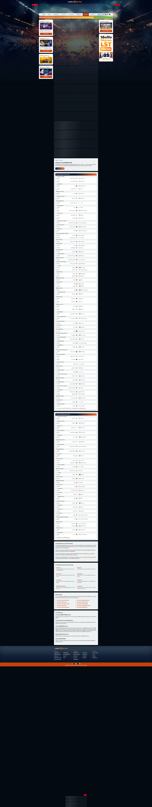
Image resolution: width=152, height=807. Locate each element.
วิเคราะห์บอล (71, 14)
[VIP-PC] (76, 8)
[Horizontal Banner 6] (76, 70)
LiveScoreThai (95, 652)
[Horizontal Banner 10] (76, 107)
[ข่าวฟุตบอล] (46, 60)
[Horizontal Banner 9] (76, 97)
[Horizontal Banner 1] (76, 24)
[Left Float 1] (35, 16)
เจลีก (64, 657)
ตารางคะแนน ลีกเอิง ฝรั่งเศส (82, 603)
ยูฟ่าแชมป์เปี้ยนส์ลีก (66, 654)
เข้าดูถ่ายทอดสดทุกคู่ (59, 168)
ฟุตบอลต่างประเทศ (76, 654)
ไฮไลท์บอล (72, 557)
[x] (109, 14)
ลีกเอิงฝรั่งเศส (65, 652)
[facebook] (98, 14)
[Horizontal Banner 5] (76, 61)
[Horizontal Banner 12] (76, 116)
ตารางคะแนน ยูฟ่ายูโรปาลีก (82, 607)
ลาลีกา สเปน (56, 656)
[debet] (76, 797)
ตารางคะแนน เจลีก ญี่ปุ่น (61, 605)
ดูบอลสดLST (92, 14)
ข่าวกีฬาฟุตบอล (76, 652)
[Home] (74, 2)
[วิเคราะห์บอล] (46, 72)
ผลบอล (49, 14)
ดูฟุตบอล (94, 656)
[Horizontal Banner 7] (76, 79)
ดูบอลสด (85, 14)
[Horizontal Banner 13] (76, 125)
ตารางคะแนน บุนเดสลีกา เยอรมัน (63, 603)
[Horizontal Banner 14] (76, 134)
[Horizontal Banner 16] (76, 143)
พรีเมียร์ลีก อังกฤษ (57, 654)
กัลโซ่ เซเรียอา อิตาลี (57, 657)
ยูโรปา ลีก (65, 656)
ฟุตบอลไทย (75, 656)
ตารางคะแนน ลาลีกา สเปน (62, 602)
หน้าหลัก (43, 14)
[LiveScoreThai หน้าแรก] (61, 648)
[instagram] (107, 14)
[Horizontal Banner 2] (76, 33)
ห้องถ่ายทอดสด (72, 550)
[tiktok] (106, 14)
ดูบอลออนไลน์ (56, 652)
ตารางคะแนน (63, 14)
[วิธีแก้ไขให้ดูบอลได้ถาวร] (106, 48)
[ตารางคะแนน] (106, 26)
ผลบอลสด (84, 408)
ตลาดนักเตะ (85, 656)
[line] (100, 14)
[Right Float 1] (117, 16)
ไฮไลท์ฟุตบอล (56, 14)
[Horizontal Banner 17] (76, 153)
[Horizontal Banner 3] (76, 42)
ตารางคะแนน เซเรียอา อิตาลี (82, 602)
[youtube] (104, 14)
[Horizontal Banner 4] (76, 51)
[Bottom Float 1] (76, 804)
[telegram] (102, 14)
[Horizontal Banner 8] (76, 88)
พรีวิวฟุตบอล (78, 14)
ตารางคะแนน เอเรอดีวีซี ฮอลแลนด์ (83, 605)
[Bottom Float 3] (76, 800)
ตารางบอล (75, 657)
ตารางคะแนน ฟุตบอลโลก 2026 (63, 600)
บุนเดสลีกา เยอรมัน (57, 659)
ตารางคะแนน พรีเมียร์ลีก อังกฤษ (83, 600)
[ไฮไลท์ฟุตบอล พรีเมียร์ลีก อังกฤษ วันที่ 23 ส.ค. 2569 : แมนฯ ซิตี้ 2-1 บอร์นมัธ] (46, 26)
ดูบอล (94, 654)
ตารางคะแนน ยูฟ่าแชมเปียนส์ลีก (63, 607)
